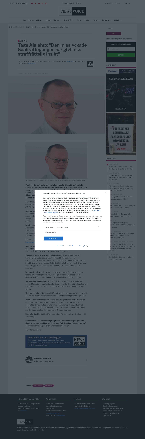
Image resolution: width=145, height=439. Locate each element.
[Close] (107, 193)
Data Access (72, 246)
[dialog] (72, 220)
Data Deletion (61, 246)
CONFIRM (53, 238)
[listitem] (72, 227)
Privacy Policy (83, 246)
